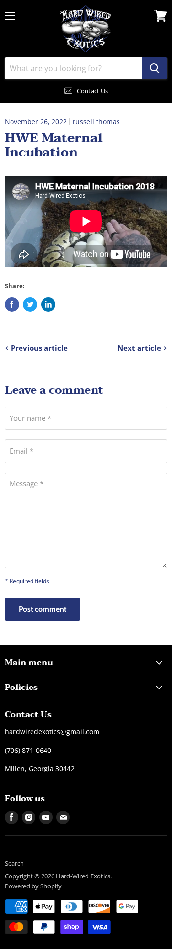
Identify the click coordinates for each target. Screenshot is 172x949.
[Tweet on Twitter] (30, 304)
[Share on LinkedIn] (48, 304)
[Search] (154, 68)
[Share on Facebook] (12, 304)
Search (14, 863)
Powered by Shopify (33, 886)
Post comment (42, 609)
